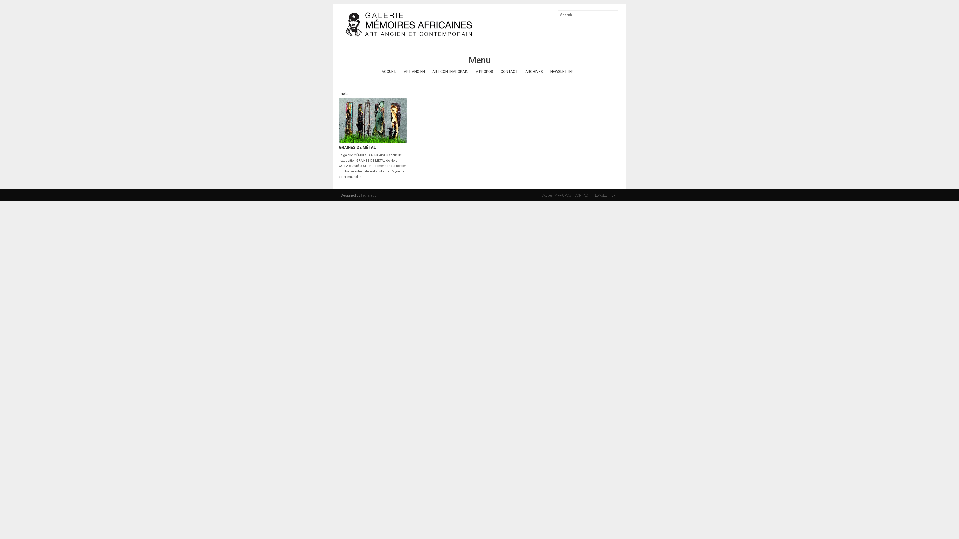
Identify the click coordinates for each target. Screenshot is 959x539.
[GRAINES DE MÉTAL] (373, 120)
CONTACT (509, 71)
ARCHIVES (534, 71)
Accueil (547, 195)
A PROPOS (484, 71)
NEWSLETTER (562, 71)
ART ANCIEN (414, 71)
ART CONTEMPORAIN (450, 71)
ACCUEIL (389, 71)
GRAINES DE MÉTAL (357, 147)
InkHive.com (370, 195)
